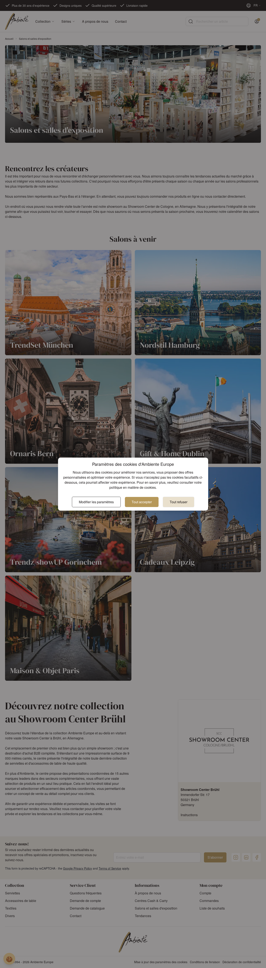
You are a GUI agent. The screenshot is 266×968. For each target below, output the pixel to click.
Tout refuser (178, 501)
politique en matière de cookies (132, 487)
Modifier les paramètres (96, 501)
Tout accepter (142, 501)
